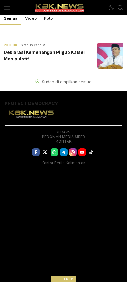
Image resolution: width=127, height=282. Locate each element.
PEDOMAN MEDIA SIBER (63, 136)
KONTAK (64, 141)
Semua (11, 18)
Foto (48, 18)
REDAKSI (64, 132)
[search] (120, 7)
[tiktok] (91, 152)
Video (31, 18)
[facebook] (36, 152)
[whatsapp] (54, 152)
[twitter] (45, 152)
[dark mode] (111, 7)
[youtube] (82, 152)
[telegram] (64, 152)
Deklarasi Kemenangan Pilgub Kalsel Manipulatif (44, 55)
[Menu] (6, 7)
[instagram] (73, 152)
